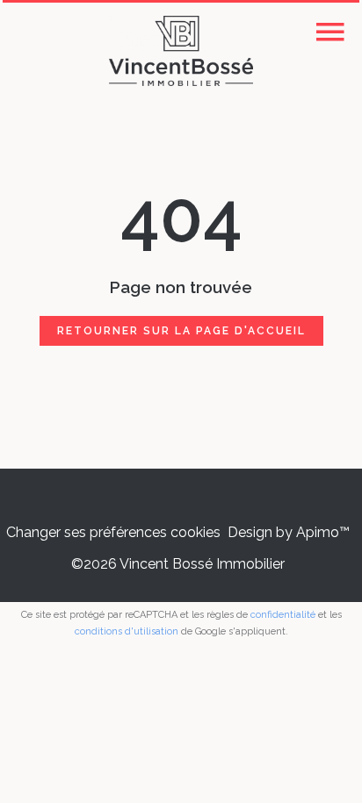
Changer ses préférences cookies (113, 532)
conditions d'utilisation (126, 631)
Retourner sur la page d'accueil (181, 331)
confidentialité (282, 614)
